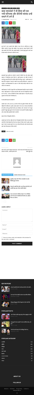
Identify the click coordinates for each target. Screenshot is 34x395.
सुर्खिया (18, 8)
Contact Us (26, 388)
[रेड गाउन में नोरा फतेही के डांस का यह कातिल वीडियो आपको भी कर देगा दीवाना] (5, 296)
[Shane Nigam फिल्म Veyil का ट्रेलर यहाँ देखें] (5, 304)
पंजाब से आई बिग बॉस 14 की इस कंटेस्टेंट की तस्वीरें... (21, 287)
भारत (11, 8)
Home (3, 5)
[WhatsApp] (14, 22)
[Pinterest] (10, 22)
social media (9, 5)
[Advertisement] (17, 260)
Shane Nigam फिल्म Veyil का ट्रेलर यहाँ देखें (20, 302)
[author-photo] (17, 165)
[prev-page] (3, 202)
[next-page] (5, 202)
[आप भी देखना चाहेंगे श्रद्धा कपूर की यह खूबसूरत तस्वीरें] (5, 316)
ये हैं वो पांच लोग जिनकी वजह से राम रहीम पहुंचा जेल (25, 150)
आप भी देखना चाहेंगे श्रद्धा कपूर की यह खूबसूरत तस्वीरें (21, 314)
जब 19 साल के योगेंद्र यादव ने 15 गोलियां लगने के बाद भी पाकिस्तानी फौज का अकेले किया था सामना (20, 195)
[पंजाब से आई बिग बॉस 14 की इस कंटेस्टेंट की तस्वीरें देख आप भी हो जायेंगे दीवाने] (5, 188)
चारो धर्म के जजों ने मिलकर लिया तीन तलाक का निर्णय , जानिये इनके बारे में (9, 150)
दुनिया (8, 8)
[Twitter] (6, 22)
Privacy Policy (19, 388)
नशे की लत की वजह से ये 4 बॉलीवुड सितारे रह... (20, 329)
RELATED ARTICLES (7, 174)
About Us (6, 388)
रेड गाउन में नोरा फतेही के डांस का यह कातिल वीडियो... (21, 294)
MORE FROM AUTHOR (19, 174)
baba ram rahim (10, 131)
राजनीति (15, 8)
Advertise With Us (17, 390)
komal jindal (6, 19)
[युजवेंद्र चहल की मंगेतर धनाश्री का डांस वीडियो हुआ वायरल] (5, 180)
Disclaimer (12, 388)
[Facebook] (3, 22)
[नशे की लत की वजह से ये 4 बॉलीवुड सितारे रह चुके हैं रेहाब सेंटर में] (5, 331)
